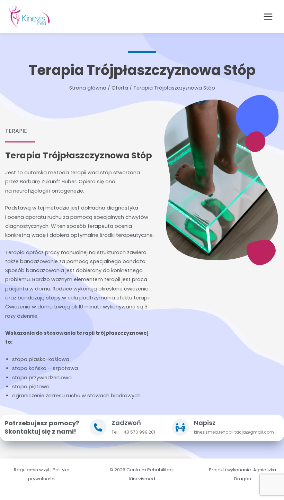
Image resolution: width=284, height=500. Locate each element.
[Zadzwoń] (98, 427)
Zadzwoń (126, 422)
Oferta (120, 87)
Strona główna (87, 87)
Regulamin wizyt (32, 470)
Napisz (204, 422)
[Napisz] (180, 427)
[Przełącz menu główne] (268, 17)
